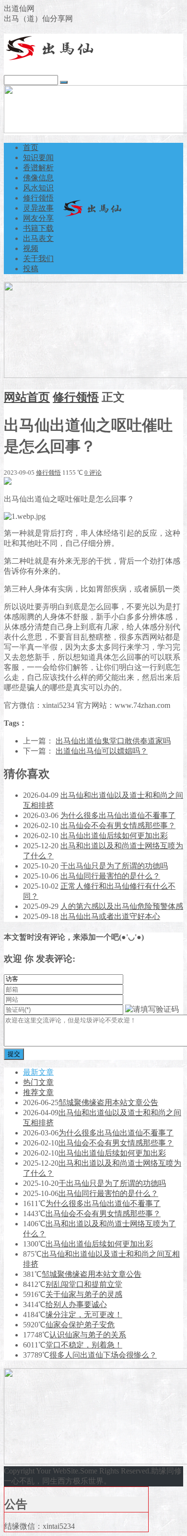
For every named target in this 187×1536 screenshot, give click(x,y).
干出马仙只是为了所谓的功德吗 (114, 866)
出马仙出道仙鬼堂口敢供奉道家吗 (113, 741)
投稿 (30, 268)
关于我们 (38, 258)
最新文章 (38, 1072)
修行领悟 (38, 198)
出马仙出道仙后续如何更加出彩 (114, 835)
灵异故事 (38, 208)
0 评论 (93, 472)
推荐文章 (38, 1092)
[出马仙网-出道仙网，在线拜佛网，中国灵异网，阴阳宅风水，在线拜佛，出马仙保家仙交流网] (52, 58)
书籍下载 (38, 228)
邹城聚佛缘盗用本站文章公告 (108, 1102)
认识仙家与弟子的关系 (87, 1335)
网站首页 (27, 397)
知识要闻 (38, 157)
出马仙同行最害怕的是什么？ (110, 876)
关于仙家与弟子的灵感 (84, 1294)
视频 (30, 248)
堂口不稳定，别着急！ (84, 1345)
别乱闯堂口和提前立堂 (84, 1284)
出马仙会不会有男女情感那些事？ (117, 825)
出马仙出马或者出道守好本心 (110, 916)
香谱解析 (38, 168)
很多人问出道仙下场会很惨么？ (103, 1355)
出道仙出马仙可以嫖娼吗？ (102, 751)
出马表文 (38, 238)
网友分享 (38, 218)
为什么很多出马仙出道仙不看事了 (117, 815)
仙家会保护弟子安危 (80, 1325)
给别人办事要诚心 (76, 1304)
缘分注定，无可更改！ (84, 1314)
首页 (30, 147)
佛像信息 (38, 178)
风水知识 (38, 188)
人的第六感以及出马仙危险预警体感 (121, 906)
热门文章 (38, 1082)
